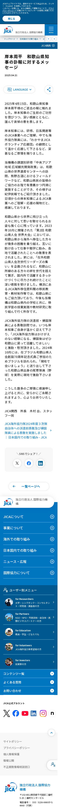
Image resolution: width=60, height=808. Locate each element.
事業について (13, 527)
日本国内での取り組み (20, 550)
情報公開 (8, 760)
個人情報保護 (11, 754)
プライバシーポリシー (16, 748)
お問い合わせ (12, 690)
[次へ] (54, 38)
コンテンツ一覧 (13, 673)
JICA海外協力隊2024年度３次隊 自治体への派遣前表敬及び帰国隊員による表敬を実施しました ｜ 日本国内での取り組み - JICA (27, 430)
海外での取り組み (16, 539)
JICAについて (13, 516)
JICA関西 (46, 45)
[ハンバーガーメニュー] (51, 28)
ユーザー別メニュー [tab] (23, 590)
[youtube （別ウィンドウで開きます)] (25, 713)
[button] (19, 89)
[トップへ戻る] (51, 732)
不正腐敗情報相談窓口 (16, 767)
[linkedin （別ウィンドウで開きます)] (34, 713)
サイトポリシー (12, 741)
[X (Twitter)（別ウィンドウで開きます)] (6, 713)
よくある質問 (12, 682)
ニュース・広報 (14, 561)
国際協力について (16, 572)
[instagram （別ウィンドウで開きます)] (43, 713)
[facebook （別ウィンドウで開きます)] (15, 713)
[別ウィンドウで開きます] (17, 463)
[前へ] (49, 38)
